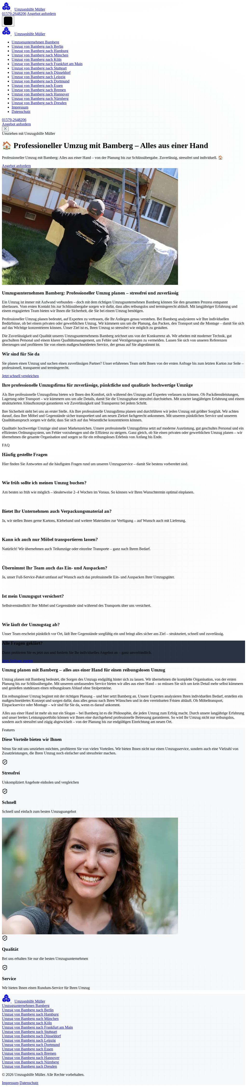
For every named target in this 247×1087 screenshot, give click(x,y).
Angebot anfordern (41, 14)
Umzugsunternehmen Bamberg (35, 42)
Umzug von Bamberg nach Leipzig (38, 77)
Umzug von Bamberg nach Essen (37, 85)
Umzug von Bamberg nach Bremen (39, 90)
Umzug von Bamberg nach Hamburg (40, 51)
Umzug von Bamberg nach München (40, 55)
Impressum (20, 107)
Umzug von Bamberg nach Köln (37, 59)
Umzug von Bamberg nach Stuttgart (39, 68)
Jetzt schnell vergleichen (20, 376)
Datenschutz (21, 111)
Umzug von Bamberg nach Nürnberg (40, 98)
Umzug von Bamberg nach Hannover (40, 94)
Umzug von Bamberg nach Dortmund (40, 81)
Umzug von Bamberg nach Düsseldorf (41, 72)
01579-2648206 (14, 14)
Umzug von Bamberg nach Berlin (37, 46)
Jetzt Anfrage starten (17, 661)
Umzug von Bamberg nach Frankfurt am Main (47, 64)
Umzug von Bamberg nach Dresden (39, 103)
